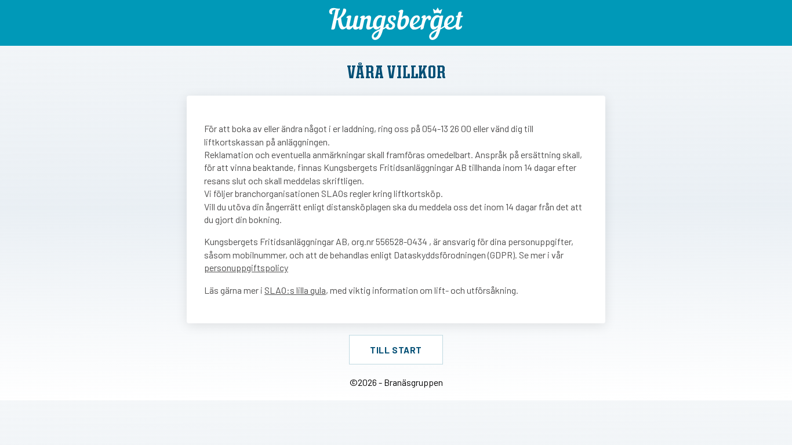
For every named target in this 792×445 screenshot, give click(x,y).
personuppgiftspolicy (246, 267)
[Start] (396, 23)
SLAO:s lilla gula (295, 290)
